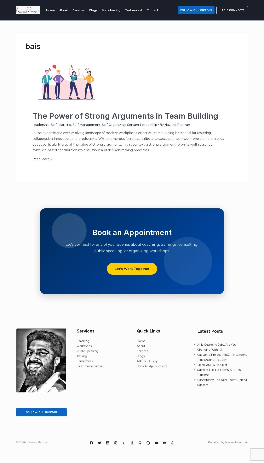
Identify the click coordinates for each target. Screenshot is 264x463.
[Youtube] (156, 443)
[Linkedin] (107, 443)
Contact (152, 10)
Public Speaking (87, 351)
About (63, 10)
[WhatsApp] (172, 443)
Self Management (86, 125)
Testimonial (133, 10)
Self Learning (61, 125)
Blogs (93, 10)
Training (82, 356)
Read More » (42, 159)
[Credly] (124, 443)
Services (79, 10)
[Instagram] (116, 443)
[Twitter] (99, 443)
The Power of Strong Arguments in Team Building (125, 116)
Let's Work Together (132, 269)
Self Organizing (114, 125)
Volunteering (111, 10)
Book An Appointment (152, 366)
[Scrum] (148, 443)
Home (50, 10)
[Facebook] (91, 443)
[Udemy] (164, 443)
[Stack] (132, 443)
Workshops (84, 346)
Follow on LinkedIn (196, 10)
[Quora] (140, 443)
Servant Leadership (142, 125)
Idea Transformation (90, 366)
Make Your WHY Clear (212, 365)
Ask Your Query (147, 361)
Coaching (83, 341)
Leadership (40, 125)
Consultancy (85, 361)
